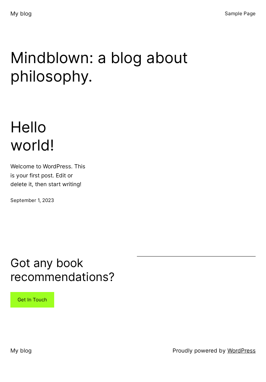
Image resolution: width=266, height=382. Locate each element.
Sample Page (240, 13)
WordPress (241, 350)
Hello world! (32, 136)
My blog (20, 13)
